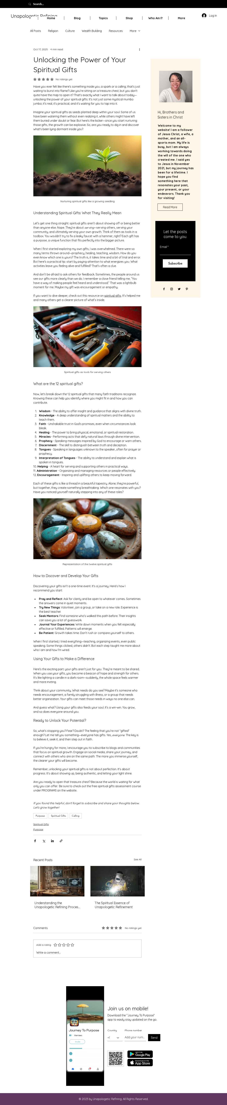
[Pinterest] (187, 289)
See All (138, 859)
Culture (70, 31)
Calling (75, 815)
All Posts (35, 31)
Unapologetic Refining (34, 16)
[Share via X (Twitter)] (43, 841)
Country (112, 1030)
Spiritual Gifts (58, 815)
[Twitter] (179, 289)
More (133, 31)
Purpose (40, 815)
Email (163, 246)
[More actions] (139, 49)
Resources (116, 31)
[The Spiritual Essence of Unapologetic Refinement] (117, 881)
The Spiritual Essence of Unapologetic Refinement (114, 905)
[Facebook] (164, 289)
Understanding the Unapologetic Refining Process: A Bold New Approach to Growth (57, 905)
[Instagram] (171, 289)
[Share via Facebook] (35, 841)
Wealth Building (92, 31)
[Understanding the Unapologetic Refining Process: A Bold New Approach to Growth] (57, 881)
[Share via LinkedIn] (52, 841)
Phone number (133, 1030)
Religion (53, 31)
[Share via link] (61, 841)
